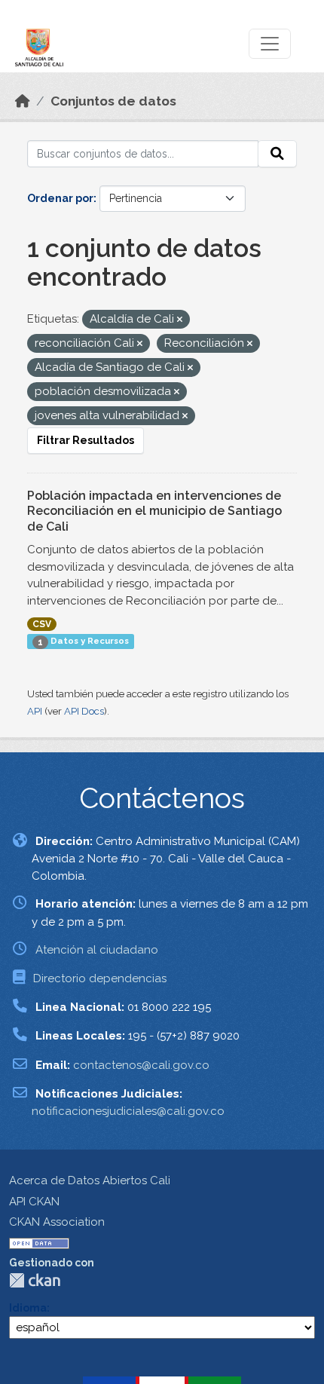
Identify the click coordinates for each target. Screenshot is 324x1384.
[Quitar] (179, 320)
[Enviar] (277, 153)
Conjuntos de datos (113, 101)
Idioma (28, 1308)
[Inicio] (22, 101)
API (34, 711)
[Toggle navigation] (270, 44)
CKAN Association (57, 1222)
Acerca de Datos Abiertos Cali (89, 1180)
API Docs (84, 711)
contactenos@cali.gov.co (141, 1065)
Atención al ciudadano (96, 950)
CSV (41, 624)
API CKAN (34, 1201)
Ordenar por (60, 198)
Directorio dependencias (100, 978)
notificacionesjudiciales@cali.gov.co (128, 1111)
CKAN (34, 1280)
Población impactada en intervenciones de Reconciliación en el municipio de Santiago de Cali (154, 511)
